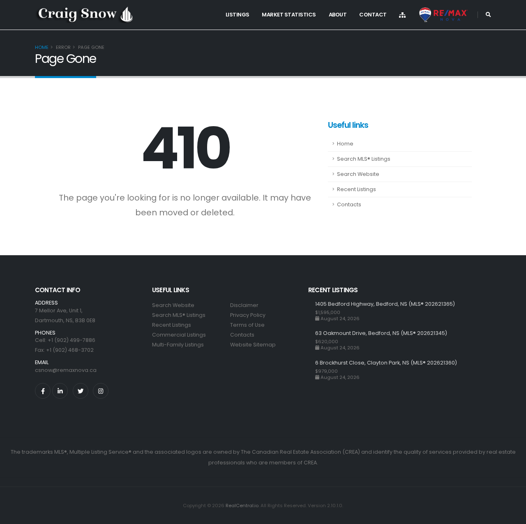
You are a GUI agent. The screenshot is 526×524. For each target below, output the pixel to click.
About (338, 14)
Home (41, 47)
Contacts (349, 204)
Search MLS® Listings (363, 158)
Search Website (358, 174)
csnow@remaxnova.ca (66, 370)
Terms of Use (247, 324)
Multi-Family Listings (178, 344)
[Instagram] (100, 391)
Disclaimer (244, 305)
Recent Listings (356, 189)
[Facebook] (43, 391)
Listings (237, 14)
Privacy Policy (247, 315)
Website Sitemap (253, 344)
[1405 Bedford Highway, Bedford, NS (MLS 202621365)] (311, 310)
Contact (373, 14)
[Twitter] (80, 391)
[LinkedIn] (60, 391)
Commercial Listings (179, 334)
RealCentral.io (242, 505)
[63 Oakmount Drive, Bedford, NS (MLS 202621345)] (311, 340)
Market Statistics (289, 14)
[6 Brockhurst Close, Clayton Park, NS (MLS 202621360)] (311, 369)
